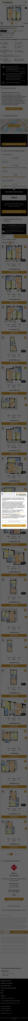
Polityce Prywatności (19, 512)
